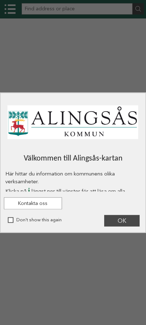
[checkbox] (11, 220)
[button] (33, 203)
